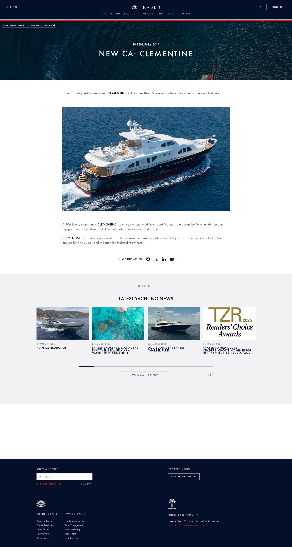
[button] (277, 7)
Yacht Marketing (72, 529)
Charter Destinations (46, 525)
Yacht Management (73, 525)
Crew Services (71, 538)
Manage (148, 14)
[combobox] (64, 476)
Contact (184, 14)
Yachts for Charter (44, 521)
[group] (62, 333)
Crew (160, 14)
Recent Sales (42, 538)
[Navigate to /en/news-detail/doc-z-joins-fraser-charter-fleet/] (174, 323)
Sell (126, 14)
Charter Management (74, 521)
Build (135, 14)
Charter (107, 14)
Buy (118, 14)
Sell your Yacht (43, 534)
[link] (14, 7)
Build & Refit (70, 534)
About (171, 14)
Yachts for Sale (43, 529)
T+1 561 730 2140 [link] (48, 484)
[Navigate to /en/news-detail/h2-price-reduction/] (62, 323)
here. (140, 242)
